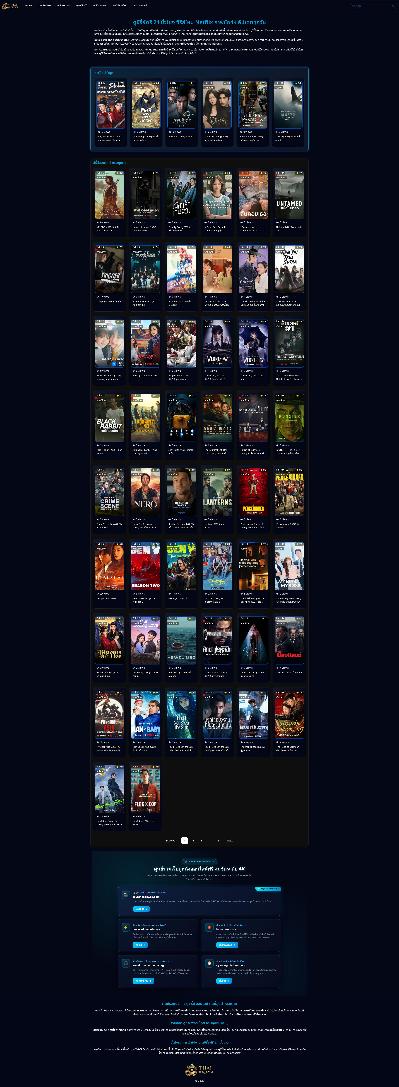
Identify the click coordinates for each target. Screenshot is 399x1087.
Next (230, 841)
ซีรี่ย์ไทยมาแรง (99, 5)
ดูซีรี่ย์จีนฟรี (81, 5)
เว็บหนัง (224, 980)
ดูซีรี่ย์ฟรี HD (45, 5)
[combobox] (371, 6)
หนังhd (140, 945)
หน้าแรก (28, 5)
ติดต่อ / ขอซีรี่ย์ (140, 5)
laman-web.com (227, 929)
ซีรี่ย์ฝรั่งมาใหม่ (120, 5)
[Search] (394, 6)
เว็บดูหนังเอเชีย (227, 945)
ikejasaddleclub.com (146, 929)
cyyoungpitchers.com (230, 965)
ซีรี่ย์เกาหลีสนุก (63, 5)
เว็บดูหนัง (141, 909)
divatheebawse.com (146, 896)
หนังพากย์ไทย (143, 980)
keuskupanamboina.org (148, 965)
